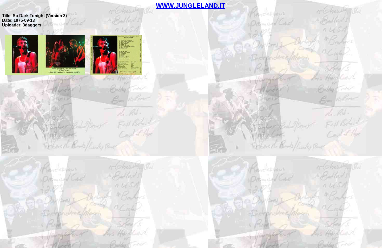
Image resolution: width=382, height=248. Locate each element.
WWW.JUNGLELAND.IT (190, 5)
